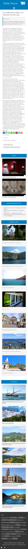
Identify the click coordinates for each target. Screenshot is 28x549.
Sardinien (3, 533)
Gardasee (8, 524)
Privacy (14, 542)
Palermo (19, 529)
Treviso (22, 533)
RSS (23, 542)
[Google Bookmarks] (16, 133)
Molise (16, 529)
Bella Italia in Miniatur (8, 423)
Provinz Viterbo (12, 531)
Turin (2, 536)
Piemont (24, 529)
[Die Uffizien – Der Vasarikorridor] (14, 187)
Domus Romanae (6, 309)
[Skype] (19, 133)
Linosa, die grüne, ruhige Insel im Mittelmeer (11, 351)
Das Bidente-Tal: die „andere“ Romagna (12, 464)
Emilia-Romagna (5, 522)
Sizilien (8, 534)
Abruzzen (3, 517)
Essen (12, 522)
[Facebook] (4, 133)
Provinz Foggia (7, 531)
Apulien (4, 520)
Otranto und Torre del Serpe (8, 287)
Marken (13, 529)
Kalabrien (24, 524)
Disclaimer (19, 542)
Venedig (18, 536)
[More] (22, 133)
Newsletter (10, 542)
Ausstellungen (12, 520)
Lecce (15, 527)
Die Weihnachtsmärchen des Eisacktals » (12, 147)
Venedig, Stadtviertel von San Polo (9, 329)
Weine (15, 538)
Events (18, 522)
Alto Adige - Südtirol (16, 517)
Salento (22, 531)
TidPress (6, 137)
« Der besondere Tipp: (8, 144)
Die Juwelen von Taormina (7, 373)
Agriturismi (8, 517)
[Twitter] (6, 133)
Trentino (18, 533)
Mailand (10, 529)
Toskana (13, 534)
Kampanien (5, 527)
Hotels (18, 525)
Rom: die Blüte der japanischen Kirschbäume (11, 242)
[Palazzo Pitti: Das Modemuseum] (14, 167)
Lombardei (4, 529)
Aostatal (25, 517)
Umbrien (6, 536)
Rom (17, 531)
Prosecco (2, 531)
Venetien (4, 538)
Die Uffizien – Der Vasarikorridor (9, 197)
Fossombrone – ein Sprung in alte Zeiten (13, 213)
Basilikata (19, 519)
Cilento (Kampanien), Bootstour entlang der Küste (12, 266)
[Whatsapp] (9, 133)
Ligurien (18, 527)
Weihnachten (10, 538)
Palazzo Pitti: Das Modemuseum (9, 177)
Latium (11, 527)
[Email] (11, 133)
